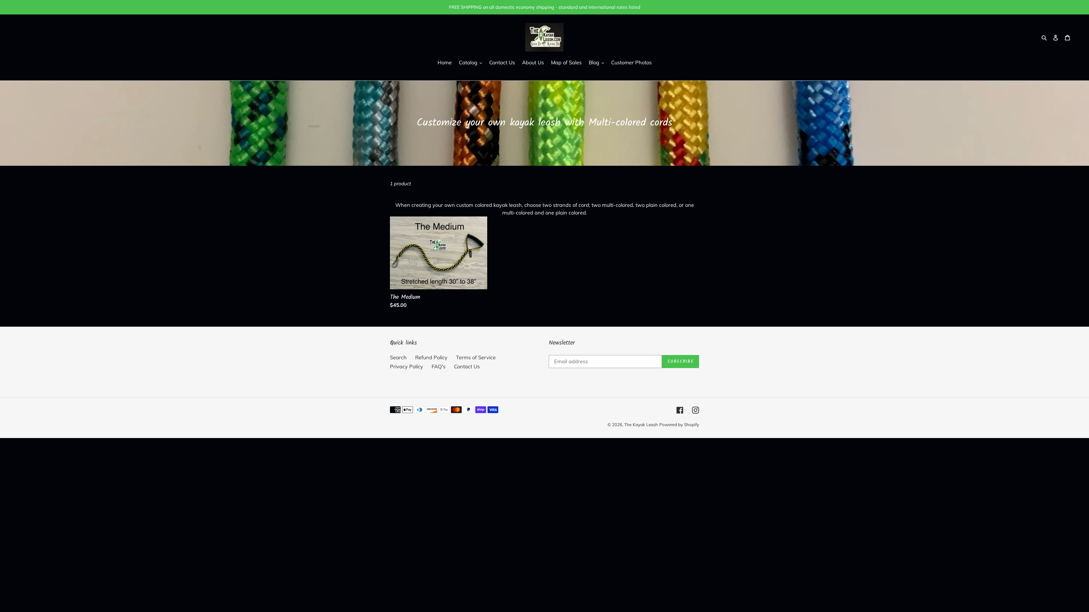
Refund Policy (431, 357)
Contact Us (467, 366)
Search (398, 357)
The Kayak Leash (641, 424)
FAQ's (439, 366)
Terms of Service (476, 357)
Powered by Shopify (679, 424)
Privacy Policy (406, 366)
